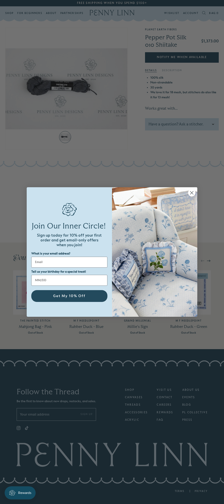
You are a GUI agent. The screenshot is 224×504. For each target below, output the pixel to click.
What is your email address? (50, 253)
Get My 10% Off (69, 296)
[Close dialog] (192, 193)
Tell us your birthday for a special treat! (58, 272)
